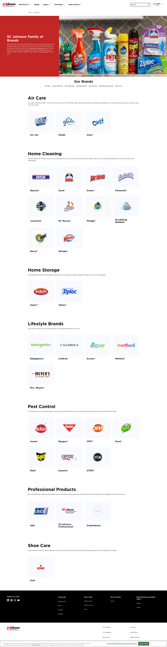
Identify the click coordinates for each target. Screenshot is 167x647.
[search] (148, 5)
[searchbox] (139, 4)
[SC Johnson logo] (13, 628)
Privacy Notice (36, 645)
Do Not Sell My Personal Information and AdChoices (122, 643)
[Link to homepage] (9, 5)
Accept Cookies (143, 643)
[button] (158, 4)
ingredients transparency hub (38, 48)
